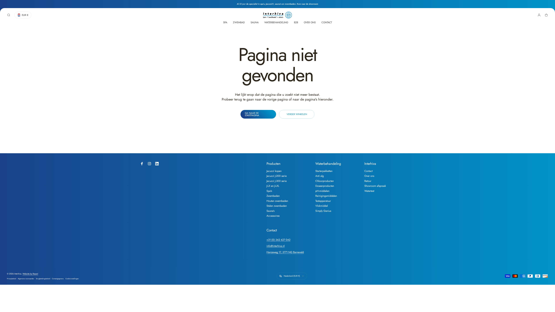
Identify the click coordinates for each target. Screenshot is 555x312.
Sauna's (270, 211)
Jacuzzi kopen (274, 171)
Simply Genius (323, 211)
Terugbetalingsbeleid (43, 278)
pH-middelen (322, 191)
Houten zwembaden (277, 201)
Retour (367, 181)
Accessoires (273, 216)
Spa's (269, 191)
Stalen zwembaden (277, 206)
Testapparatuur (323, 201)
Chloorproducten (324, 181)
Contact (368, 171)
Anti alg (319, 176)
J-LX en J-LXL (273, 186)
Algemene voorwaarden (26, 278)
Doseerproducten (324, 186)
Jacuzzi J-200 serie (277, 176)
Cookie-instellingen (72, 278)
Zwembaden (273, 196)
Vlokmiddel (321, 206)
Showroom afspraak (375, 186)
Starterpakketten (323, 171)
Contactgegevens (58, 278)
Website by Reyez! (30, 273)
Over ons (369, 176)
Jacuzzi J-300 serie (277, 181)
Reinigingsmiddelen (326, 196)
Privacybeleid (11, 278)
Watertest (369, 191)
